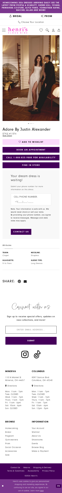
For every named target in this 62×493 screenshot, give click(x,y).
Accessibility (33, 471)
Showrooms (37, 439)
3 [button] (31, 123)
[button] (4, 30)
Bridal (8, 432)
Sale (7, 455)
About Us (36, 436)
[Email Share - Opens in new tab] (25, 281)
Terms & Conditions (15, 471)
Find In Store (31, 165)
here (42, 491)
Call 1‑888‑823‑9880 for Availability (30, 157)
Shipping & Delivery (42, 468)
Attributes (7, 245)
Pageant (9, 436)
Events (35, 443)
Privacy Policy (48, 471)
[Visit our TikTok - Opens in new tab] (37, 354)
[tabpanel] (31, 78)
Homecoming (11, 428)
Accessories (11, 451)
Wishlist (35, 432)
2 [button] (30, 123)
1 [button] (28, 123)
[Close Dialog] (3, 485)
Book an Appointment (31, 150)
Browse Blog (38, 447)
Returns (27, 468)
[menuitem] (15, 16)
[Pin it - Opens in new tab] (19, 281)
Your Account (38, 428)
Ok (58, 486)
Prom (7, 443)
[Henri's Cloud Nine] (17, 30)
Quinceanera (11, 439)
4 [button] (33, 123)
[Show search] (47, 30)
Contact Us (15, 468)
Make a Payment (40, 451)
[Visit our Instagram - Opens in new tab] (24, 354)
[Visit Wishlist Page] (41, 30)
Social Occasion (13, 447)
